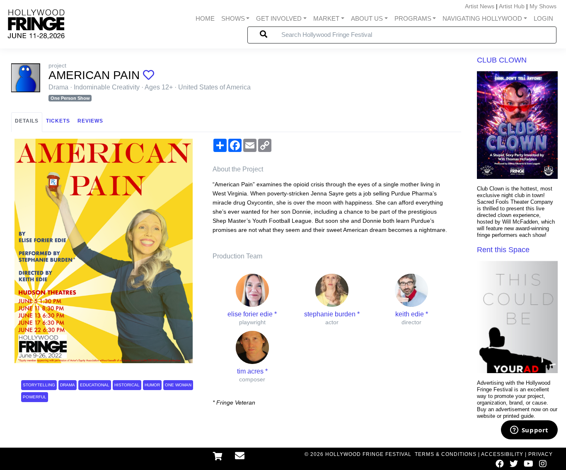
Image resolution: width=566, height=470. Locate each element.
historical (127, 385)
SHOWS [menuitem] (233, 18)
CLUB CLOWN (502, 60)
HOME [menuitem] (205, 18)
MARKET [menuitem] (326, 18)
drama (67, 385)
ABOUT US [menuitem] (367, 18)
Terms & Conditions (446, 454)
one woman (178, 385)
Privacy (540, 454)
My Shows (543, 6)
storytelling (39, 385)
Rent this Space (503, 250)
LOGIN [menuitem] (543, 18)
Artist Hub (512, 6)
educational (94, 385)
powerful (34, 397)
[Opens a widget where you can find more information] (529, 430)
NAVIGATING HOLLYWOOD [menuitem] (482, 18)
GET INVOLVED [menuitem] (279, 18)
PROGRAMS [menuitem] (412, 18)
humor (152, 385)
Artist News (479, 6)
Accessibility (502, 454)
